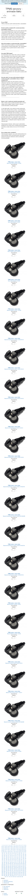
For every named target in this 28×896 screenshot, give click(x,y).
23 (6, 846)
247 (8, 868)
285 (13, 872)
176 (11, 861)
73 (9, 850)
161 (4, 859)
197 (4, 863)
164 (11, 859)
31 (19, 846)
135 (25, 855)
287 (17, 872)
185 (4, 862)
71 (6, 850)
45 (16, 847)
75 (13, 850)
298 (15, 874)
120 (19, 854)
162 (6, 859)
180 (19, 861)
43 (13, 847)
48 (20, 847)
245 (4, 868)
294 (6, 874)
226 (15, 866)
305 (4, 875)
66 (24, 849)
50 (24, 847)
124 (2, 855)
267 (25, 870)
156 (19, 858)
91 (13, 851)
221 (4, 866)
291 (25, 872)
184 (2, 862)
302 (23, 874)
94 (17, 851)
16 (20, 845)
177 (13, 861)
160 (2, 859)
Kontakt (5, 893)
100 (2, 853)
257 (4, 870)
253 (21, 868)
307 (8, 875)
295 (8, 874)
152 (11, 858)
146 (23, 857)
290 (23, 872)
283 (8, 872)
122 (23, 854)
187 (8, 862)
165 (13, 859)
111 (25, 853)
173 (4, 861)
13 (16, 845)
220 (2, 866)
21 (3, 846)
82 (24, 850)
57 (9, 849)
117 (13, 854)
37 (3, 847)
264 (19, 870)
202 (15, 863)
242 (23, 867)
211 (8, 864)
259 (8, 870)
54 (5, 849)
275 (17, 871)
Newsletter (6, 894)
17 (22, 845)
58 (11, 849)
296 (11, 874)
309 (13, 875)
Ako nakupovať (7, 886)
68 (2, 850)
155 (17, 858)
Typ (23, 15)
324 (22, 876)
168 (19, 859)
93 (16, 851)
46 (17, 847)
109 (21, 853)
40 (8, 847)
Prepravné (6, 887)
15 (19, 845)
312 (19, 875)
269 (4, 871)
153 (13, 858)
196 (2, 863)
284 (11, 872)
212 (11, 864)
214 (15, 864)
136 (2, 857)
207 (25, 863)
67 (25, 849)
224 (11, 866)
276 (19, 871)
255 (25, 868)
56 (8, 849)
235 (8, 867)
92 (14, 851)
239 (17, 867)
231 (25, 866)
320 (14, 876)
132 (19, 855)
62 (17, 849)
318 (9, 876)
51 (25, 847)
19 (25, 845)
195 (25, 862)
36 (2, 847)
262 (15, 870)
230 (23, 866)
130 (15, 855)
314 (23, 875)
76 (14, 850)
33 (22, 846)
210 (6, 864)
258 (6, 870)
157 (21, 858)
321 (16, 876)
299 (17, 874)
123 (25, 854)
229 (21, 866)
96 (20, 851)
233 (4, 867)
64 (20, 849)
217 (21, 864)
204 (19, 863)
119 (17, 854)
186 (6, 862)
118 (15, 854)
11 (13, 845)
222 (6, 866)
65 (22, 849)
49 (22, 847)
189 (13, 862)
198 (6, 863)
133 (21, 855)
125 (4, 855)
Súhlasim (21, 3)
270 (6, 871)
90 (11, 851)
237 (13, 867)
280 (2, 872)
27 (13, 846)
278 (23, 871)
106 (15, 853)
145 (21, 857)
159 (25, 858)
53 (3, 849)
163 (8, 859)
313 (21, 875)
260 (11, 870)
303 (25, 874)
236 (11, 867)
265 (21, 870)
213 (13, 864)
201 (13, 863)
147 (25, 857)
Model (14, 15)
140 (11, 857)
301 (21, 874)
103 (8, 853)
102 (6, 853)
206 (23, 863)
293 (4, 874)
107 (17, 853)
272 (11, 871)
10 (11, 845)
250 (15, 868)
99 (25, 851)
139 (8, 857)
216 (19, 864)
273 (13, 871)
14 (17, 845)
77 (16, 850)
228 (19, 866)
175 (8, 861)
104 (11, 853)
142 (15, 857)
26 (11, 846)
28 (14, 846)
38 (5, 847)
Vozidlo (4, 15)
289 (21, 872)
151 (8, 858)
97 (22, 851)
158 (23, 858)
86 (5, 851)
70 (5, 850)
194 (23, 862)
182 (23, 861)
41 (9, 847)
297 (13, 874)
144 (19, 857)
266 (23, 870)
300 (19, 874)
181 (21, 861)
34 (24, 846)
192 (19, 862)
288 (19, 872)
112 (2, 854)
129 (13, 855)
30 (17, 846)
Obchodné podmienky (8, 881)
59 (13, 849)
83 (25, 850)
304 (2, 875)
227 (17, 866)
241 (21, 867)
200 (11, 863)
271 (8, 871)
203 (17, 863)
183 (25, 861)
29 (16, 846)
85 (3, 851)
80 (20, 850)
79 (19, 850)
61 (16, 849)
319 (12, 876)
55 (6, 849)
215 (17, 864)
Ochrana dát (6, 882)
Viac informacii (14, 3)
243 (25, 867)
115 (8, 854)
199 (8, 863)
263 (17, 870)
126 (6, 855)
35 (25, 846)
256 (2, 870)
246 (6, 868)
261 (13, 870)
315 (25, 875)
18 (24, 845)
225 (13, 866)
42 (11, 847)
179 (17, 861)
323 (20, 876)
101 (4, 853)
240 (19, 867)
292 (2, 874)
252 (19, 868)
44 (14, 847)
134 (23, 855)
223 (8, 866)
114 (6, 854)
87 (6, 851)
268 (2, 871)
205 (21, 863)
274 (15, 871)
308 (11, 875)
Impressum (6, 880)
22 (5, 846)
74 (11, 850)
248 (11, 868)
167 (17, 859)
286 (15, 872)
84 (2, 851)
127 (8, 855)
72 (8, 850)
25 (9, 846)
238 (15, 867)
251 (17, 868)
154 (15, 858)
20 (2, 846)
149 (4, 858)
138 (6, 857)
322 (18, 876)
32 (20, 846)
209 (4, 864)
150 (6, 858)
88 (8, 851)
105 (13, 853)
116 (11, 854)
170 (23, 859)
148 (2, 858)
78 (17, 850)
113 (4, 854)
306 (6, 875)
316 (5, 876)
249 (13, 868)
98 (24, 851)
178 (15, 861)
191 (17, 862)
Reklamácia (6, 889)
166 (15, 859)
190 (15, 862)
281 (4, 872)
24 (8, 846)
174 (6, 861)
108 (19, 853)
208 (2, 864)
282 (6, 872)
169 (21, 859)
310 (15, 875)
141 (13, 857)
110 (23, 853)
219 (25, 864)
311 (17, 875)
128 (11, 855)
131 (17, 855)
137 (4, 857)
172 (2, 861)
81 (22, 850)
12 (14, 845)
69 (3, 850)
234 (6, 867)
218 (23, 864)
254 (23, 868)
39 (6, 847)
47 (19, 847)
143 (17, 857)
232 (2, 867)
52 (2, 849)
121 (21, 854)
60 (14, 849)
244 (2, 868)
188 (11, 862)
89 (9, 851)
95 (19, 851)
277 (21, 871)
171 (25, 859)
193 (21, 862)
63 (19, 849)
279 (25, 871)
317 (7, 876)
